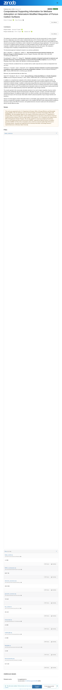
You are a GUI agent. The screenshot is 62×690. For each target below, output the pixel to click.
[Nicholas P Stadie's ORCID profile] (22, 29)
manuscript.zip (8, 619)
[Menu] (57, 3)
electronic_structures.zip (10, 580)
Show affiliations (54, 22)
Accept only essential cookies (49, 687)
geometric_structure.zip (10, 593)
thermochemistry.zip (9, 658)
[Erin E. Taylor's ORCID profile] (22, 31)
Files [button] (8, 551)
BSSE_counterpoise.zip (10, 567)
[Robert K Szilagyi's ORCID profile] (13, 20)
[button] (31, 133)
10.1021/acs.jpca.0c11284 (31, 680)
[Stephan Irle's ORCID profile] (31, 31)
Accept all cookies (37, 687)
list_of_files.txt (8, 606)
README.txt (8, 645)
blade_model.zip (9, 555)
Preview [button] (47, 589)
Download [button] (54, 589)
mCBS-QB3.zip (8, 632)
